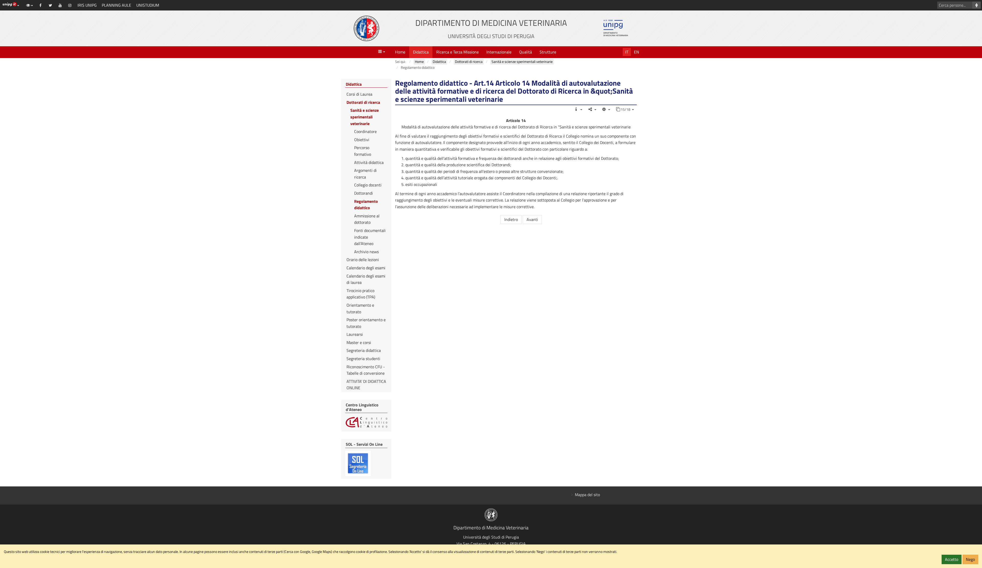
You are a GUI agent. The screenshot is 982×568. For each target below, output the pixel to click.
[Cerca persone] (976, 5)
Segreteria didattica (364, 350)
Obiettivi (361, 140)
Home (400, 52)
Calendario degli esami (366, 268)
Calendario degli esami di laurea (366, 279)
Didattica (421, 52)
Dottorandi (363, 193)
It (626, 52)
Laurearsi (355, 334)
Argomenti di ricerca (365, 173)
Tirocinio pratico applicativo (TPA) (361, 293)
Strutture (548, 52)
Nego (970, 559)
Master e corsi (359, 342)
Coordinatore (365, 131)
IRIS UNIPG (87, 5)
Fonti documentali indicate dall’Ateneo (370, 237)
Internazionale (498, 52)
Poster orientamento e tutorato (366, 323)
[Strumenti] (606, 109)
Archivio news (366, 252)
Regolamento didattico (366, 204)
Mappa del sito (587, 495)
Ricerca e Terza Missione (457, 52)
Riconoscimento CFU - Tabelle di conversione (366, 370)
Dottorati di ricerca (363, 102)
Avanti (532, 219)
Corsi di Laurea (359, 94)
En (636, 52)
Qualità (525, 52)
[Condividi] (592, 109)
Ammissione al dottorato (367, 219)
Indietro (511, 219)
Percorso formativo (362, 150)
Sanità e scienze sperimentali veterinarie (364, 116)
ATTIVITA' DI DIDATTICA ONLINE (366, 384)
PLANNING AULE (116, 5)
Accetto (951, 559)
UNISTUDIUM (147, 5)
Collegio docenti (368, 185)
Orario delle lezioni (363, 260)
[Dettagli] (578, 109)
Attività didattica (369, 162)
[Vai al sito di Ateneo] (366, 28)
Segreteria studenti (363, 358)
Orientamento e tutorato (360, 308)
